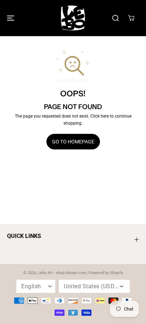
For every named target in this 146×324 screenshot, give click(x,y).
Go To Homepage (73, 141)
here (105, 116)
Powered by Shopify (106, 273)
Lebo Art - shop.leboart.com (62, 273)
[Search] (115, 18)
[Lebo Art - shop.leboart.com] (73, 18)
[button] (9, 18)
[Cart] (131, 18)
